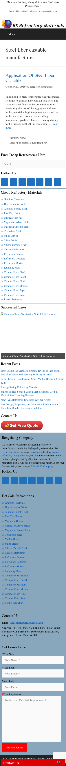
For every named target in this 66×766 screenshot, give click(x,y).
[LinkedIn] (13, 182)
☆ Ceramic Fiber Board (13, 277)
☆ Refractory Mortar (12, 263)
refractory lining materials (15, 455)
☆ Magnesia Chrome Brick (15, 226)
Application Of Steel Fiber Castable (30, 77)
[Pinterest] (39, 182)
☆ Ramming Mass (10, 267)
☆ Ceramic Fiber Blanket (14, 272)
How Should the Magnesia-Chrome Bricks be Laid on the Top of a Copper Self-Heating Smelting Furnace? (30, 372)
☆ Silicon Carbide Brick (14, 245)
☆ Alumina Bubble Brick (14, 208)
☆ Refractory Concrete (13, 258)
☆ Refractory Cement (12, 254)
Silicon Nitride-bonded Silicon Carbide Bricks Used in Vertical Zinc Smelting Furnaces (29, 393)
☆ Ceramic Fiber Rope (13, 295)
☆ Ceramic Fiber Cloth (13, 281)
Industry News (18, 137)
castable (36, 452)
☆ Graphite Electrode (12, 199)
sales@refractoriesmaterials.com (39, 11)
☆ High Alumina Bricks (13, 204)
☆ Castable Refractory (12, 249)
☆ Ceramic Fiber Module (14, 286)
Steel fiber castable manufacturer (28, 142)
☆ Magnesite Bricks (11, 217)
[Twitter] (22, 182)
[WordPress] (57, 182)
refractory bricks (10, 452)
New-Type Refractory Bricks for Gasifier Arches (26, 399)
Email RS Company (42, 466)
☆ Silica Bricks (9, 240)
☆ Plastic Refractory (12, 299)
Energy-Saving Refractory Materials (19, 387)
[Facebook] (4, 182)
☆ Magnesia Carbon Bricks (15, 222)
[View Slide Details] (33, 335)
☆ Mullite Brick (9, 235)
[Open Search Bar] (62, 32)
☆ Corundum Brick (11, 231)
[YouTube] (48, 182)
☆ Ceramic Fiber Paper (13, 290)
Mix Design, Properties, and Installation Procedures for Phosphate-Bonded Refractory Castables (29, 406)
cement (55, 452)
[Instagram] (31, 182)
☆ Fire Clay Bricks (11, 213)
